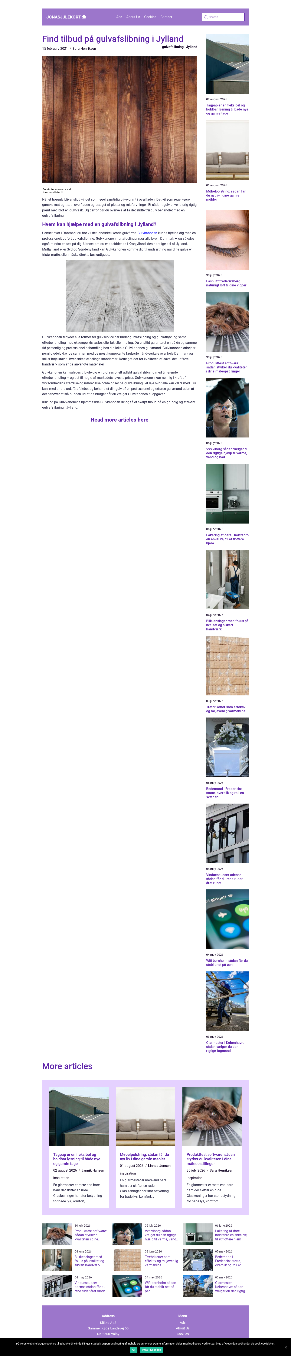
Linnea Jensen (159, 1166)
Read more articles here (119, 420)
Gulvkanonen (147, 233)
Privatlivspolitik (151, 1349)
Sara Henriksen (84, 49)
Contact (166, 17)
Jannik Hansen (92, 1170)
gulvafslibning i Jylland (179, 47)
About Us (133, 17)
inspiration (61, 1178)
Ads (119, 17)
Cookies (150, 17)
